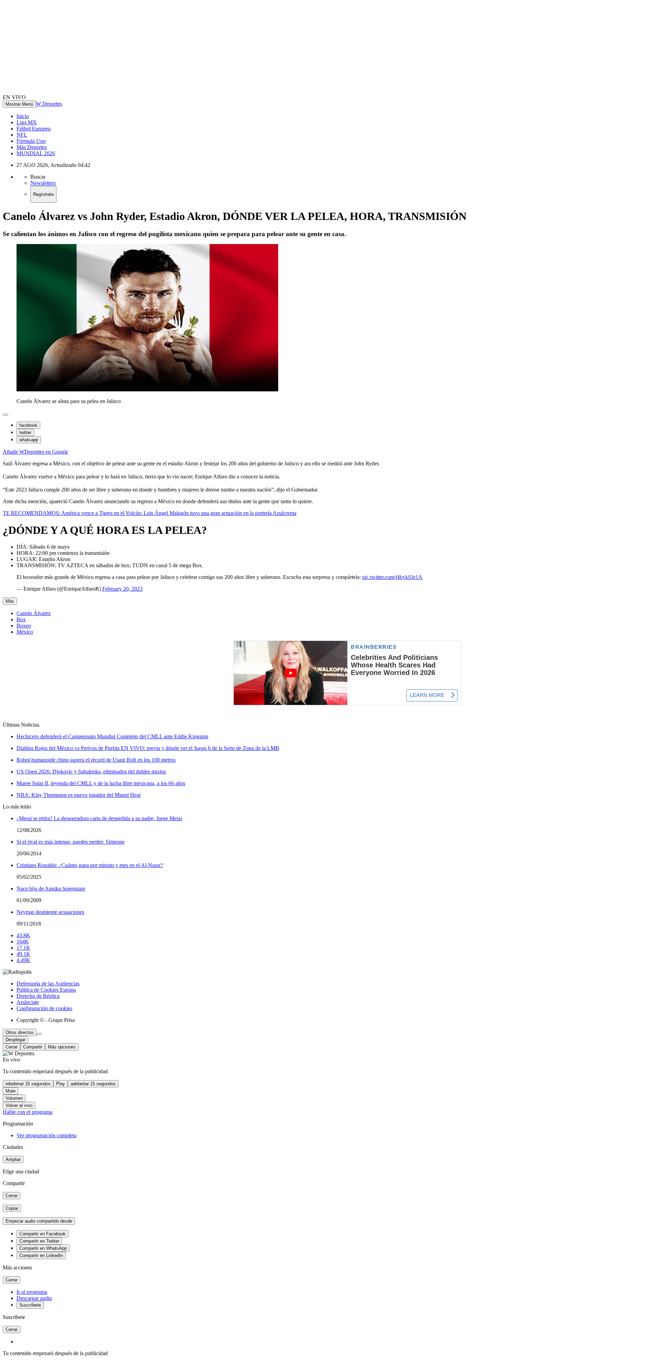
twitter (25, 432)
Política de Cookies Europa (46, 990)
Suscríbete (30, 1305)
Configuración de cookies (44, 1008)
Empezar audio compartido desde (39, 1221)
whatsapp (28, 439)
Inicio (23, 116)
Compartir (32, 1046)
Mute (10, 1091)
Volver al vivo (19, 1105)
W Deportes (49, 104)
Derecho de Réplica (38, 996)
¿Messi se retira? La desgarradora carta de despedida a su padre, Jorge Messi (99, 818)
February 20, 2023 (122, 589)
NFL (22, 135)
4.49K (23, 960)
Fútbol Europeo (34, 128)
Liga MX (27, 122)
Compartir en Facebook (42, 1233)
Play (60, 1083)
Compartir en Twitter (39, 1241)
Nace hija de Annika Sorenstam (51, 888)
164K (23, 941)
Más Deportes (32, 147)
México (25, 632)
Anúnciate (28, 1002)
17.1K (23, 948)
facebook (28, 425)
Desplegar (15, 1039)
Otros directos (20, 1032)
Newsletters (43, 183)
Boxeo (24, 626)
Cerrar (12, 1046)
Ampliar (13, 1159)
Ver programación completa (46, 1135)
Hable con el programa (27, 1112)
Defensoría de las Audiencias (48, 983)
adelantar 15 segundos (93, 1083)
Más (10, 601)
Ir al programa (32, 1292)
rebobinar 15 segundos (28, 1083)
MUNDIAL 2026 (36, 153)
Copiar (12, 1208)
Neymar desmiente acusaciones (50, 912)
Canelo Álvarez (34, 613)
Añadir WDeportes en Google (35, 452)
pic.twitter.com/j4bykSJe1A (392, 577)
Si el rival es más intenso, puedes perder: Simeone (71, 842)
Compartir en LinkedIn (41, 1255)
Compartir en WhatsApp (43, 1248)
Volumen (14, 1098)
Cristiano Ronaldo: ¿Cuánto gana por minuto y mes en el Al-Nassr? (90, 865)
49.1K (23, 954)
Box (21, 619)
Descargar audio (34, 1298)
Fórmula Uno (31, 141)
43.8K (23, 935)
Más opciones (62, 1046)
